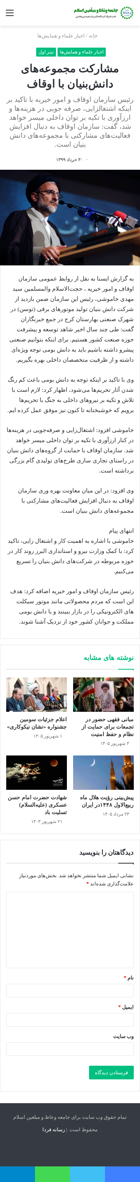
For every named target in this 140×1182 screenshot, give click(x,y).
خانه (94, 36)
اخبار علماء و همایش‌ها (61, 36)
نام (129, 978)
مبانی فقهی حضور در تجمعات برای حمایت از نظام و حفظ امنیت (108, 726)
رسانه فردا (53, 1129)
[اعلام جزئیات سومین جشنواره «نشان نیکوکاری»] (36, 694)
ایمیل (126, 1007)
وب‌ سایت (123, 1036)
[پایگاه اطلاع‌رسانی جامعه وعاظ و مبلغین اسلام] (103, 12)
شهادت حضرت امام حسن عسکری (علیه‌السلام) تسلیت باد (37, 805)
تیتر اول (46, 52)
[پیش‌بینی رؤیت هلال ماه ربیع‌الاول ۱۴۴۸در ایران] (103, 772)
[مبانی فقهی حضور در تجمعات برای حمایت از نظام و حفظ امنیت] (103, 694)
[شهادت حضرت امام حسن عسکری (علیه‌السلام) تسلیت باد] (36, 772)
